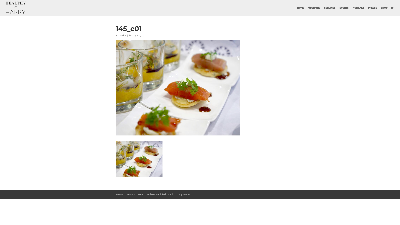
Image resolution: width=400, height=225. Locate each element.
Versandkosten (135, 194)
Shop (384, 8)
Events (344, 8)
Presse (372, 8)
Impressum (184, 194)
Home (300, 8)
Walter (123, 35)
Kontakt (358, 8)
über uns (314, 8)
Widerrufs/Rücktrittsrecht (160, 194)
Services (329, 8)
